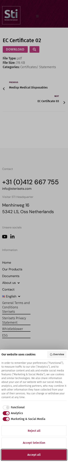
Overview (58, 354)
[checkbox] (13, 407)
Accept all (34, 454)
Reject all (34, 430)
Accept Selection (34, 442)
